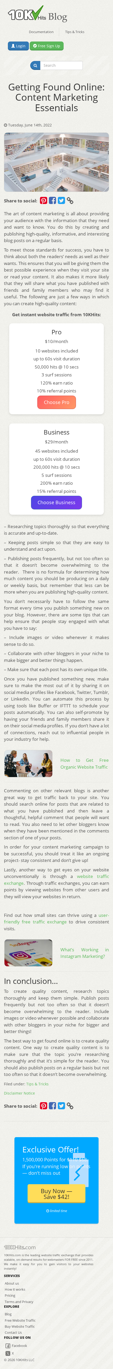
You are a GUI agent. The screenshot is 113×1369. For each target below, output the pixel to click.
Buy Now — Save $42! (56, 1194)
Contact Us (13, 1332)
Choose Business (56, 502)
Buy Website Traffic (20, 1326)
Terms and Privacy (19, 1301)
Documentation (41, 31)
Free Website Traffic (20, 1320)
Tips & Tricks (74, 31)
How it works (15, 1289)
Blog (8, 1314)
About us (12, 1283)
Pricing (10, 1295)
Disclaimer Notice (19, 1093)
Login (20, 45)
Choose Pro (56, 402)
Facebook (19, 1345)
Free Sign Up (48, 45)
